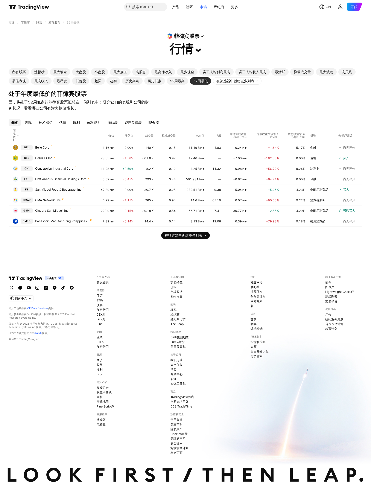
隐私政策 (176, 429)
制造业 (314, 168)
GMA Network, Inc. (48, 200)
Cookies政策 (179, 434)
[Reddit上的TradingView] (72, 288)
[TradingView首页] (29, 7)
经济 (100, 360)
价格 (173, 287)
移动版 (101, 419)
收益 (100, 364)
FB (26, 189)
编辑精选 (257, 328)
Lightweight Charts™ (339, 291)
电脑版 (101, 424)
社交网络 (257, 282)
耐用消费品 (317, 221)
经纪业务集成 (334, 319)
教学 (254, 324)
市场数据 (176, 291)
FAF (26, 179)
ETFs (100, 300)
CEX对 (101, 314)
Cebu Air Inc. (44, 158)
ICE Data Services (37, 308)
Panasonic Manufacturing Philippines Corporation (62, 221)
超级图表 (103, 282)
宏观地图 (103, 401)
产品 (175, 7)
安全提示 (176, 443)
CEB (26, 158)
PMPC (26, 221)
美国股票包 (178, 346)
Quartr (38, 333)
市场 (203, 7)
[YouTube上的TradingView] (29, 288)
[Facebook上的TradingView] (20, 288)
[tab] (19, 72)
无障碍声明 (178, 438)
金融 (313, 147)
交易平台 (331, 301)
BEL (26, 147)
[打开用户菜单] (340, 7)
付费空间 (257, 356)
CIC (26, 168)
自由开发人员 (260, 351)
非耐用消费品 (319, 189)
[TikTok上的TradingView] (63, 288)
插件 (328, 282)
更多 (234, 7)
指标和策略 (258, 342)
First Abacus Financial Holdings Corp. (61, 179)
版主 (254, 306)
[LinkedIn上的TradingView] (46, 288)
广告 (328, 314)
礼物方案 (176, 296)
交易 (254, 319)
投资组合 (103, 387)
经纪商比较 (178, 319)
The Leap (177, 324)
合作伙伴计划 (334, 324)
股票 (100, 295)
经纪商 (219, 7)
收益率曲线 (104, 392)
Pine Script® (105, 406)
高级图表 (331, 296)
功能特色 (176, 282)
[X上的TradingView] (12, 288)
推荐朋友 (257, 291)
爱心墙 (255, 287)
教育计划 (331, 328)
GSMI (26, 210)
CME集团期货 (179, 337)
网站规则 (257, 301)
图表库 (329, 287)
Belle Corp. (42, 147)
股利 (100, 369)
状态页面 (176, 453)
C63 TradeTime (181, 406)
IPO (99, 374)
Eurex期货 (177, 342)
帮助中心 (176, 374)
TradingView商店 (182, 397)
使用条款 (176, 419)
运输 (313, 158)
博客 (173, 369)
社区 (189, 7)
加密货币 (103, 310)
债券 (100, 305)
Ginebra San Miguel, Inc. (52, 210)
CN (328, 7)
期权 (100, 397)
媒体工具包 (178, 383)
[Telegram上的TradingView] (55, 288)
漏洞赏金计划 (179, 448)
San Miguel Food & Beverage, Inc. (58, 189)
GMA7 (27, 200)
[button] (182, 7)
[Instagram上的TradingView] (37, 288)
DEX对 (101, 319)
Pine (100, 324)
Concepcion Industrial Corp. (54, 168)
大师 (254, 346)
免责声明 (176, 424)
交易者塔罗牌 (179, 401)
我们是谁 (176, 360)
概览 (173, 310)
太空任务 (176, 364)
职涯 (173, 379)
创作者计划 (258, 296)
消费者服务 (317, 200)
